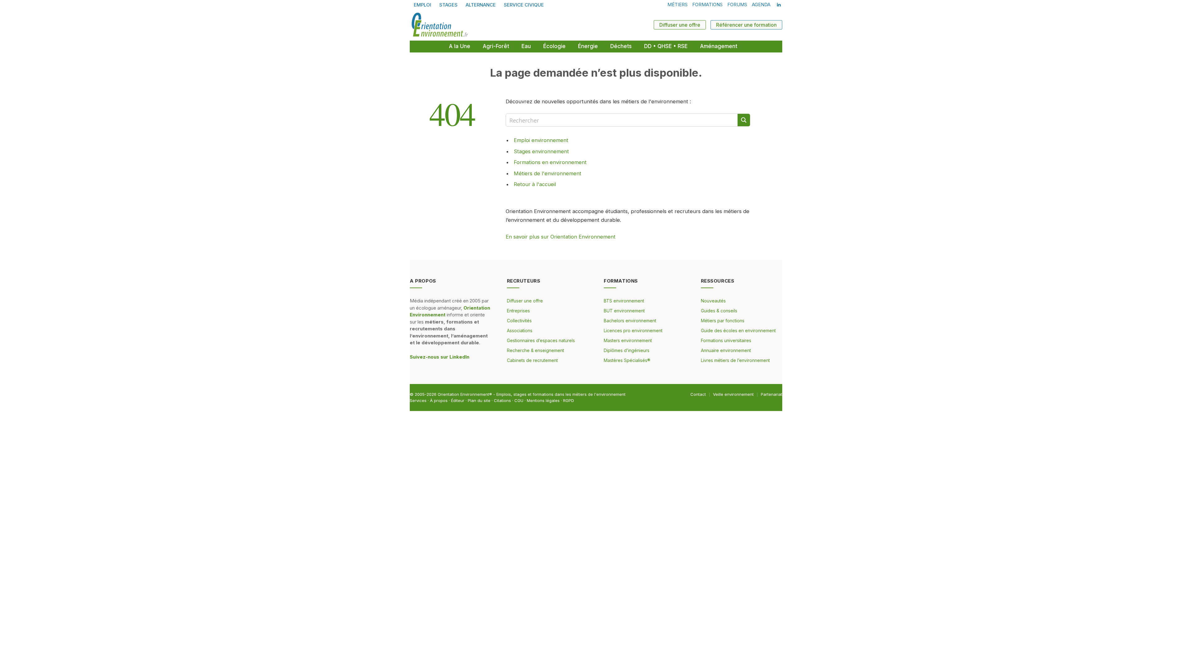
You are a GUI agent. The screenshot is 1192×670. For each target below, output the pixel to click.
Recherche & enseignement (535, 350)
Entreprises (518, 310)
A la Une (459, 46)
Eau (526, 46)
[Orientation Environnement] (439, 24)
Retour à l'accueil (535, 184)
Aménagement (718, 46)
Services (418, 400)
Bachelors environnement (630, 320)
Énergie (588, 46)
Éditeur (457, 400)
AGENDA (761, 4)
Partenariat (771, 394)
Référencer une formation (746, 25)
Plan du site (479, 400)
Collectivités (519, 320)
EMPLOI (422, 5)
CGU (518, 400)
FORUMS (737, 4)
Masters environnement (628, 340)
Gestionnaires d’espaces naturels (541, 340)
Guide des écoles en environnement (738, 330)
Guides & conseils (719, 310)
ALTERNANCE (481, 5)
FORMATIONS (707, 4)
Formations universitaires (726, 340)
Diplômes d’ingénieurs (626, 350)
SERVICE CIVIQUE (524, 5)
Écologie (554, 46)
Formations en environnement (550, 162)
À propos (439, 400)
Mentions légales (543, 400)
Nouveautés (713, 300)
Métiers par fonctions (722, 320)
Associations (519, 330)
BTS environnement (624, 300)
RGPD (568, 400)
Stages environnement (541, 151)
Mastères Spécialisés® (627, 360)
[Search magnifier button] (744, 120)
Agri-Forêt (496, 46)
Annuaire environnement (726, 350)
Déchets (621, 46)
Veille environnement (733, 394)
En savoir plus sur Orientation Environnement (561, 237)
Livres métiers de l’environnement (735, 360)
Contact (698, 394)
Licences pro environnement (633, 330)
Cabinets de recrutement (532, 360)
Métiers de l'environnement (547, 173)
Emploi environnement (541, 140)
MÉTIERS (677, 4)
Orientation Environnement (463, 394)
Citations (502, 400)
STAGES (448, 5)
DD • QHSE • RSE (666, 46)
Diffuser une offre (679, 25)
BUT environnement (624, 310)
